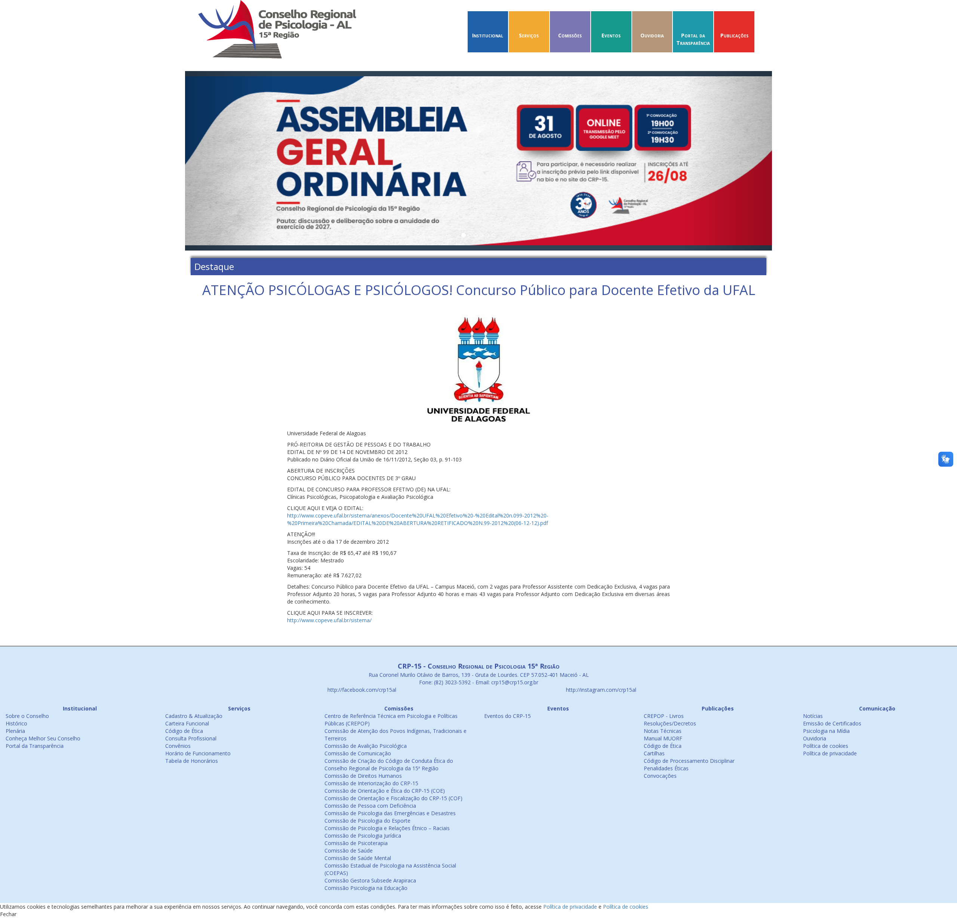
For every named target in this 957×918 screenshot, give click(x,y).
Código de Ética (184, 730)
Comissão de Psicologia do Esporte (367, 820)
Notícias (813, 715)
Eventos (611, 35)
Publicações (734, 35)
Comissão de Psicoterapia (356, 843)
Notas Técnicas (662, 730)
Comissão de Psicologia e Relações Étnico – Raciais (387, 828)
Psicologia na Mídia (826, 730)
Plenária (15, 730)
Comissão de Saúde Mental (357, 858)
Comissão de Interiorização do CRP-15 (371, 783)
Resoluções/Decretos (670, 723)
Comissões (570, 35)
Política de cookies (825, 745)
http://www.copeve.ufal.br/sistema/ (329, 620)
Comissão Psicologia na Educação (365, 887)
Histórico (16, 723)
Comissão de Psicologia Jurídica (362, 835)
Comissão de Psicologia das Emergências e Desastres (390, 813)
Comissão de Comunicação (357, 753)
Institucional (487, 35)
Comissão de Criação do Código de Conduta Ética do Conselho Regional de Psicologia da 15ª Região (388, 764)
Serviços (529, 35)
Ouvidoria (652, 35)
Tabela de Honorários (191, 760)
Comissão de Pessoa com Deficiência (370, 805)
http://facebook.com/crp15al (361, 689)
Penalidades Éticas (666, 768)
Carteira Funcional (187, 723)
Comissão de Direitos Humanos (363, 775)
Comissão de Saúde (348, 850)
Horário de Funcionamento (198, 753)
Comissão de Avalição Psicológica (365, 745)
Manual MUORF (663, 738)
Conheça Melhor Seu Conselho (43, 738)
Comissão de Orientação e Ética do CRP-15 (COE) (384, 790)
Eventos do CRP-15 (507, 715)
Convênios (178, 745)
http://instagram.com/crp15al (600, 689)
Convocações (660, 775)
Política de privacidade (830, 753)
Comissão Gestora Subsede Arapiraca (370, 880)
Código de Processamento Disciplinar (689, 760)
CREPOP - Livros (664, 715)
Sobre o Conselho (27, 715)
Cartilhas (654, 753)
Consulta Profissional (190, 738)
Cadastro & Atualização (193, 715)
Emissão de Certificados (832, 723)
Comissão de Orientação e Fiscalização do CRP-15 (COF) (393, 798)
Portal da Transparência (693, 39)
